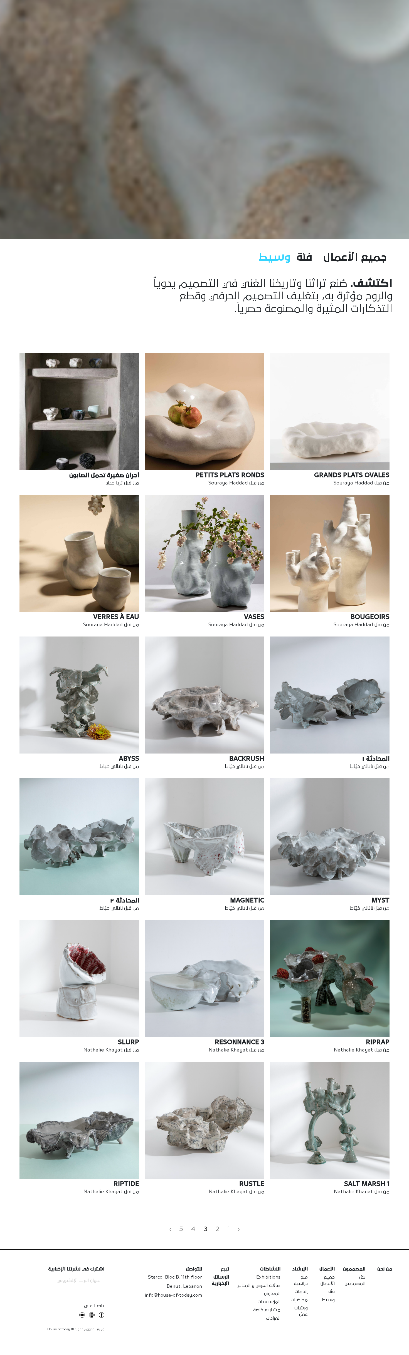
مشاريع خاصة (266, 1310)
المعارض (272, 1294)
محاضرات (299, 1300)
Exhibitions (268, 1277)
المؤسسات (269, 1302)
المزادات (273, 1318)
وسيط (274, 257)
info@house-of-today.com (173, 1295)
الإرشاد (300, 1269)
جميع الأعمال (355, 257)
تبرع (225, 1269)
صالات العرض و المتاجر (258, 1286)
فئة (304, 257)
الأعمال (327, 1269)
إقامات (301, 1292)
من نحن (384, 1269)
